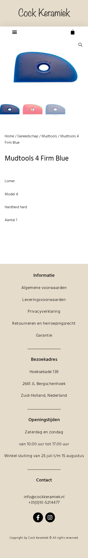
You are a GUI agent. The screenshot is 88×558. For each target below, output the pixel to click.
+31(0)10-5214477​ (44, 502)
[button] (14, 32)
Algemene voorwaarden (44, 288)
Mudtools (49, 136)
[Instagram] (50, 517)
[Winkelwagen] (72, 32)
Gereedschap (27, 136)
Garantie (44, 335)
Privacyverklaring (44, 311)
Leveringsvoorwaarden (44, 299)
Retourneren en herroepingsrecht (44, 323)
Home (9, 136)
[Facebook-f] (38, 517)
